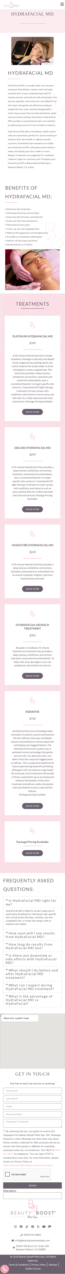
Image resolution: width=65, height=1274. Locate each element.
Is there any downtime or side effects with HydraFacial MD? (31, 959)
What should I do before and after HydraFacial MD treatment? (32, 973)
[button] (32, 902)
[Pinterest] (32, 1226)
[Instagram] (15, 1226)
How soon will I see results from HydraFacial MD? (30, 935)
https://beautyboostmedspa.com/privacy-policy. (28, 1165)
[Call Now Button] (4, 1269)
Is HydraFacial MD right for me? (31, 902)
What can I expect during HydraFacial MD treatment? (30, 987)
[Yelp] (38, 1226)
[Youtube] (44, 1226)
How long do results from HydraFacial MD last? (29, 946)
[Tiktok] (27, 1226)
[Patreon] (49, 1226)
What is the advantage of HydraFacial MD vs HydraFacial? (29, 999)
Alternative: (10, 1191)
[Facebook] (21, 1226)
